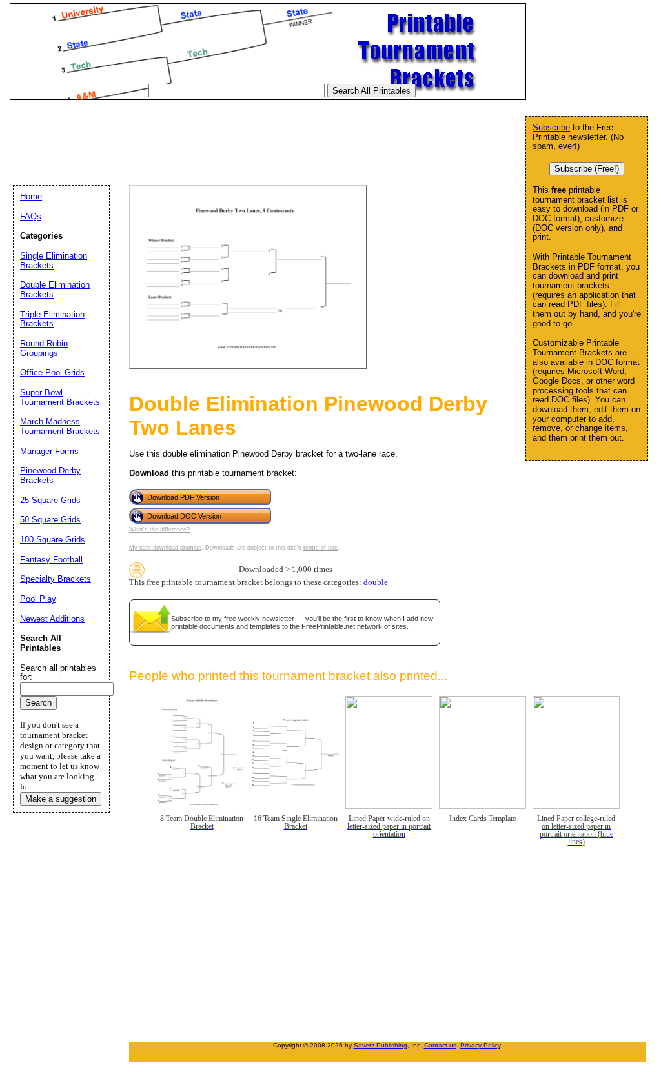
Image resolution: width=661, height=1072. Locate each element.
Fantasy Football (51, 559)
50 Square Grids (50, 519)
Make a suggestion (60, 799)
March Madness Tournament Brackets (60, 426)
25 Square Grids (50, 500)
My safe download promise (165, 547)
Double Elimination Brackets (55, 289)
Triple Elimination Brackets (52, 319)
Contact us (440, 1045)
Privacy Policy (480, 1045)
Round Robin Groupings (44, 348)
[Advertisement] (245, 135)
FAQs (30, 216)
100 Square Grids (52, 539)
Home (31, 196)
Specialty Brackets (55, 579)
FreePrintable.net (328, 626)
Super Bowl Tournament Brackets (60, 397)
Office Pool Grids (52, 372)
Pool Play (38, 599)
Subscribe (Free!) (586, 169)
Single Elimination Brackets (53, 260)
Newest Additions (52, 619)
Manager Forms (49, 451)
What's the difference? (159, 529)
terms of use (320, 547)
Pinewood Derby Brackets (50, 475)
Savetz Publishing (380, 1045)
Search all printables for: (58, 672)
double (375, 582)
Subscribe (187, 618)
